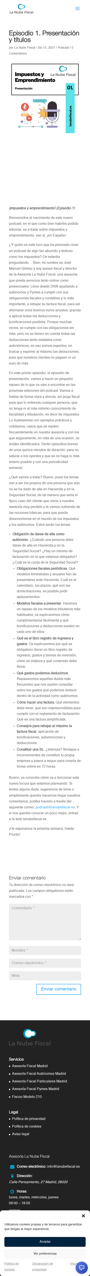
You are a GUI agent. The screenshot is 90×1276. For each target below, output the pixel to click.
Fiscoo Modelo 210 (27, 1097)
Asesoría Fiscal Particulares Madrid (39, 1081)
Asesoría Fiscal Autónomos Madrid (39, 1074)
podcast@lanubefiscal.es (55, 807)
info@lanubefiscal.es (63, 1167)
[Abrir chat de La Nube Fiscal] (82, 1268)
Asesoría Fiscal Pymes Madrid (35, 1089)
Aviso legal (20, 1134)
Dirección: (25, 1176)
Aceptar (45, 1241)
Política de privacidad (28, 1119)
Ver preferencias (45, 1253)
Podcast (63, 47)
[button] (83, 1216)
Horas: (22, 1191)
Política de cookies (26, 1126)
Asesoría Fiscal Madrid (30, 1066)
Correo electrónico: (31, 1167)
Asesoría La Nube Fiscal (29, 1156)
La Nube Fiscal (24, 47)
